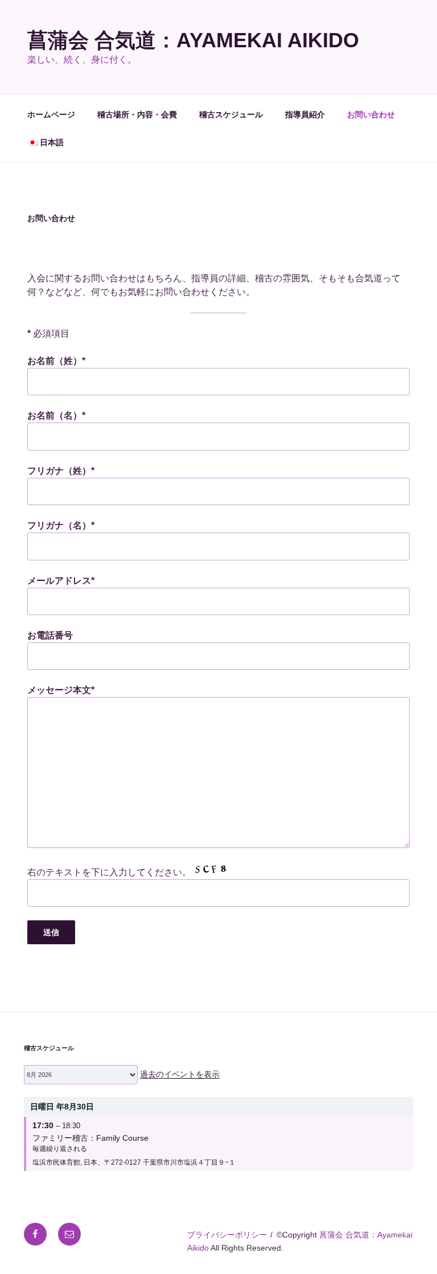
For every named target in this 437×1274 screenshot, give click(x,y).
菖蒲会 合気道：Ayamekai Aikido (193, 40)
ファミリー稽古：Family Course (90, 1137)
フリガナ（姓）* (60, 471)
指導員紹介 (305, 114)
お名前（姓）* (56, 361)
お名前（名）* (56, 415)
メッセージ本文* (60, 690)
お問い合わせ (371, 114)
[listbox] (81, 1074)
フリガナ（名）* (60, 525)
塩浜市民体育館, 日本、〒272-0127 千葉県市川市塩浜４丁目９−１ (134, 1162)
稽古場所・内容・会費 (137, 114)
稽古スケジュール (231, 114)
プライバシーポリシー (227, 1234)
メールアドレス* (60, 580)
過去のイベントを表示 (180, 1074)
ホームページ (51, 114)
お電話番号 (50, 635)
